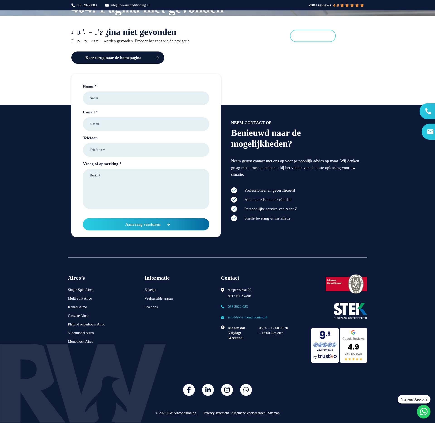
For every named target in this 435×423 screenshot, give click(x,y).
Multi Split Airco (80, 298)
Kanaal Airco (77, 307)
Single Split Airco (80, 290)
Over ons (151, 307)
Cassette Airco (78, 316)
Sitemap (274, 413)
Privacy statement (216, 413)
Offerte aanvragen (313, 36)
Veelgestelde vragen (159, 298)
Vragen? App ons (414, 399)
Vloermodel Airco (81, 333)
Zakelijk (150, 290)
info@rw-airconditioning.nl (130, 5)
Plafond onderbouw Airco (86, 324)
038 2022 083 (87, 5)
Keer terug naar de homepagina (113, 57)
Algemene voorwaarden (248, 413)
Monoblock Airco (80, 341)
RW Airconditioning (181, 413)
